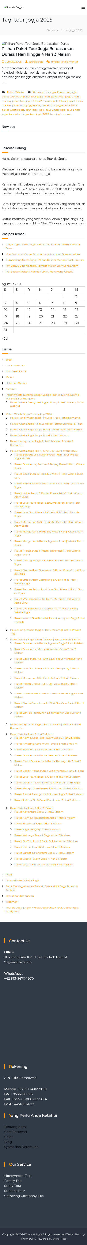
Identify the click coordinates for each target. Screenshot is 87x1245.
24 (6, 323)
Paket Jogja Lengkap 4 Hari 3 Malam (37, 829)
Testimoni (12, 901)
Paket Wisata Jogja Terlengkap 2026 (29, 414)
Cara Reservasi (15, 365)
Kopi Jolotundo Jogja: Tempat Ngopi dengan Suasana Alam (43, 254)
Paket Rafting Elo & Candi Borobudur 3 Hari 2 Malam (47, 800)
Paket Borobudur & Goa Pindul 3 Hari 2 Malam (43, 749)
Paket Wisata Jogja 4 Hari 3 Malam (31, 808)
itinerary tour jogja (44, 92)
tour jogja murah (60, 114)
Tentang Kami (15, 1127)
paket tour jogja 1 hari (36, 96)
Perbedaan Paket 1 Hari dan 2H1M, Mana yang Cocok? (39, 271)
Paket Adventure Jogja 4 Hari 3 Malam (38, 811)
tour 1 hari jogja (35, 109)
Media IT (11, 388)
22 (65, 316)
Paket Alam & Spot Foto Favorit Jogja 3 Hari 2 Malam (47, 737)
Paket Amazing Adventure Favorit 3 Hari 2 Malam (45, 743)
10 (5, 310)
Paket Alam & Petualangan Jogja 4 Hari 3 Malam (44, 817)
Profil (9, 874)
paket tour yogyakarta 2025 (59, 105)
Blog (9, 359)
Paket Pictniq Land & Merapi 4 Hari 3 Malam (42, 846)
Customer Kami (16, 371)
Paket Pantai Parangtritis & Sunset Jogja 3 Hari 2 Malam (49, 794)
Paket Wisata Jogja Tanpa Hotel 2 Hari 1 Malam (39, 435)
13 (40, 310)
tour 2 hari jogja (55, 109)
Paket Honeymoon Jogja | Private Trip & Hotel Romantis (45, 417)
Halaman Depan (16, 383)
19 (29, 316)
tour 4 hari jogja (19, 114)
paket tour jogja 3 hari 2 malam (32, 100)
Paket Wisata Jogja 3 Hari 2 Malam (31, 734)
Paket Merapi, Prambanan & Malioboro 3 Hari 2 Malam (48, 788)
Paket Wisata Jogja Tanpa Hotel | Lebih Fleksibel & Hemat (46, 429)
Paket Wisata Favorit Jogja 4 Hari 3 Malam (40, 858)
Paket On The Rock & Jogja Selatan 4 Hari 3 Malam (46, 841)
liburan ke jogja (66, 92)
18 (17, 316)
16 (76, 310)
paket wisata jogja (13, 109)
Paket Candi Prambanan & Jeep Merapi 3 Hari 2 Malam (49, 770)
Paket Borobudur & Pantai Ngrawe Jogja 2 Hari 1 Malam (49, 643)
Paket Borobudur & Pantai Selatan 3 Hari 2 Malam (45, 755)
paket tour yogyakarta (26, 105)
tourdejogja (36, 61)
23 (77, 316)
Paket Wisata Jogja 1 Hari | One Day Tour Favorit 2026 (43, 450)
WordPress (59, 1238)
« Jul (5, 338)
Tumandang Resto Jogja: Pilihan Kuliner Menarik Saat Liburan (45, 259)
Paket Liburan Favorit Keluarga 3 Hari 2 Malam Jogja (47, 782)
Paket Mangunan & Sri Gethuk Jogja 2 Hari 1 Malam (46, 677)
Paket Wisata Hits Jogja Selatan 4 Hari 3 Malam (43, 864)
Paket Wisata (15, 92)
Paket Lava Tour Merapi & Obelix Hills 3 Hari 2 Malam (47, 776)
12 (28, 310)
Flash (78, 1234)
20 (41, 316)
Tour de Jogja (56, 159)
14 (52, 310)
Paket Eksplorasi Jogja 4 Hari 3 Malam (37, 823)
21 (52, 316)
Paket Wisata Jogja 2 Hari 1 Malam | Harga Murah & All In (45, 639)
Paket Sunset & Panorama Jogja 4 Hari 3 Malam (44, 852)
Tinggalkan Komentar (64, 61)
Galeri (10, 377)
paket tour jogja (12, 96)
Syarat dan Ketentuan (20, 895)
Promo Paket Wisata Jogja (22, 880)
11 (17, 310)
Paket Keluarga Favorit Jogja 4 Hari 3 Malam (42, 835)
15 (64, 310)
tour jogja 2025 (39, 114)
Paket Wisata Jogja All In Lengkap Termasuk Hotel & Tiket (46, 423)
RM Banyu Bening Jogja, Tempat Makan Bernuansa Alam (42, 265)
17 (5, 316)
